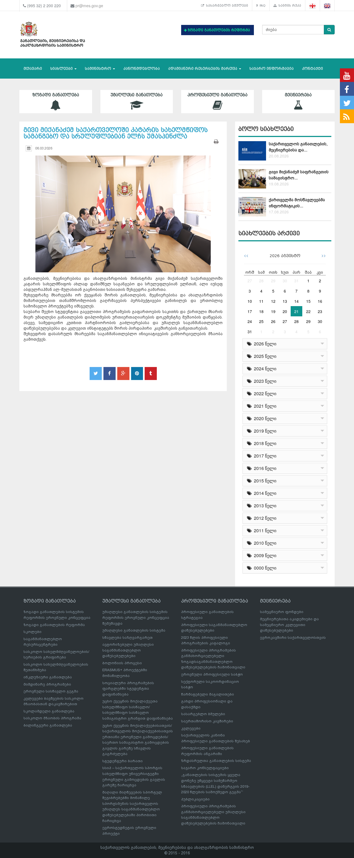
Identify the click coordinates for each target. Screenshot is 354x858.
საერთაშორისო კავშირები (207, 721)
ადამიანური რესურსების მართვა (203, 68)
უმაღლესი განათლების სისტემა (133, 630)
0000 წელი (264, 568)
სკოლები (32, 632)
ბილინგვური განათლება (48, 725)
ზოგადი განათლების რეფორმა (54, 625)
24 (250, 321)
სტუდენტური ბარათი (122, 761)
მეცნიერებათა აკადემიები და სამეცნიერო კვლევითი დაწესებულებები (289, 624)
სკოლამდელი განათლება (49, 711)
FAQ (262, 5)
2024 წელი (264, 368)
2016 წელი (264, 468)
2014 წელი (264, 493)
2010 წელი (264, 543)
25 (261, 321)
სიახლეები (62, 68)
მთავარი (33, 68)
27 (250, 280)
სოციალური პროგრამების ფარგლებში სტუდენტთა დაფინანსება (128, 688)
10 (250, 301)
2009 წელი (264, 555)
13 (285, 301)
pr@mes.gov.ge (89, 5)
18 (261, 311)
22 (308, 311)
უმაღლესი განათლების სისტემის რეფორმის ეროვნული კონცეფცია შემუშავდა (135, 617)
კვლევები (191, 728)
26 (273, 321)
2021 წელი (264, 406)
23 (320, 311)
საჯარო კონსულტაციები (205, 768)
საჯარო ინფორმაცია (271, 68)
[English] (327, 5)
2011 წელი (264, 530)
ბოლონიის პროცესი (122, 663)
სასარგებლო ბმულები (226, 5)
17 (250, 311)
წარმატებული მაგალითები (207, 694)
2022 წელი (264, 393)
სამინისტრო (98, 68)
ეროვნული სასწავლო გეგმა (51, 691)
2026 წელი (264, 343)
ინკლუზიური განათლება (48, 677)
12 (273, 301)
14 (296, 301)
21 (296, 311)
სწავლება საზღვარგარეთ (127, 637)
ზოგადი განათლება (55, 94)
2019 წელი (264, 431)
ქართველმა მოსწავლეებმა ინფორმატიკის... (297, 202)
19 (273, 311)
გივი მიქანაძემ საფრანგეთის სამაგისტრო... (299, 174)
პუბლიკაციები (195, 799)
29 (273, 280)
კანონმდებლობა (141, 68)
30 (285, 280)
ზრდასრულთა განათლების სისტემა (216, 761)
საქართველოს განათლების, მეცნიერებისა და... (298, 146)
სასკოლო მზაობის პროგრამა (52, 718)
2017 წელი (264, 456)
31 (296, 280)
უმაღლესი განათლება (137, 94)
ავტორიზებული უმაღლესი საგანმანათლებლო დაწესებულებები (128, 650)
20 (285, 311)
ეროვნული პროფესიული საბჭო (212, 674)
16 (320, 301)
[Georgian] (312, 5)
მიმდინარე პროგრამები (47, 684)
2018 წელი (264, 443)
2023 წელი (264, 381)
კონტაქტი (312, 68)
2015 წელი (264, 480)
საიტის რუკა (289, 5)
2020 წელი (264, 418)
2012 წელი (264, 518)
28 (261, 280)
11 (261, 301)
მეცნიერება (298, 94)
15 (308, 301)
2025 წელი (264, 356)
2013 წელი (264, 505)
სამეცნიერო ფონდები (281, 612)
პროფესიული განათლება (218, 94)
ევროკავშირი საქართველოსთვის (293, 637)
